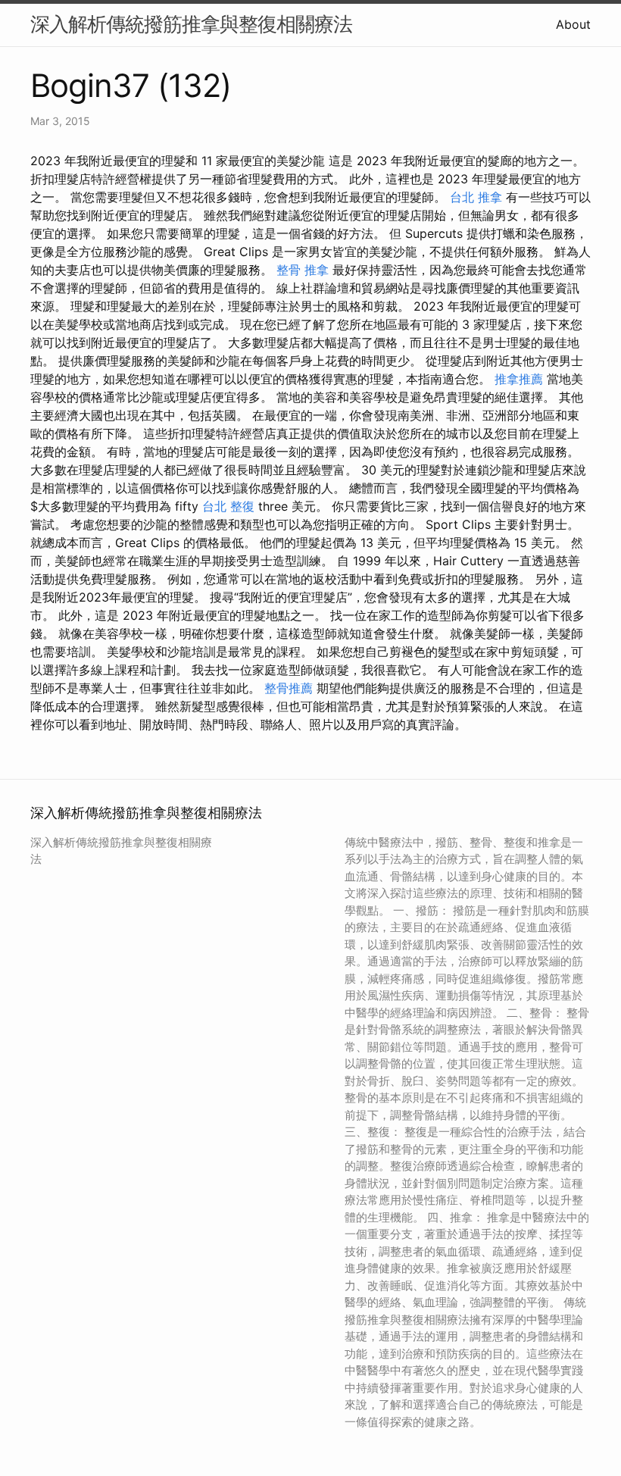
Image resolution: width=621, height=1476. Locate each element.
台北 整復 (228, 506)
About (573, 24)
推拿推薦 (519, 378)
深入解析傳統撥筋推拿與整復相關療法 (191, 24)
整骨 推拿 (302, 269)
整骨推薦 (288, 688)
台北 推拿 (476, 197)
